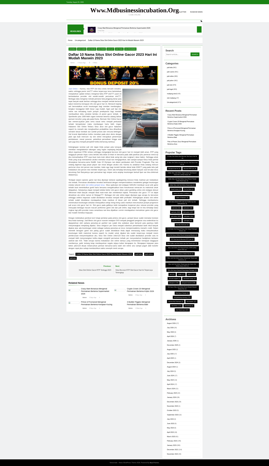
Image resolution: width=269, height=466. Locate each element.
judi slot (110, 49)
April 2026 (170, 336)
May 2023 (170, 428)
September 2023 (172, 415)
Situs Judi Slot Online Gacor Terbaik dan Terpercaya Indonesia (182, 259)
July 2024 (170, 371)
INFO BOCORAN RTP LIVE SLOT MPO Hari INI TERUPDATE (182, 203)
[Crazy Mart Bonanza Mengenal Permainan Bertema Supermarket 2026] (92, 31)
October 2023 (171, 410)
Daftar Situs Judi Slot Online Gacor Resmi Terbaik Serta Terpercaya (182, 180)
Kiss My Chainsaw (182, 225)
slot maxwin (191, 301)
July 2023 (170, 419)
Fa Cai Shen (188, 189)
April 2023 (170, 432)
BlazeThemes (154, 462)
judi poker (101, 49)
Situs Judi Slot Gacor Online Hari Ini (182, 254)
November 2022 (172, 454)
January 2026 (171, 341)
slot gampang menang (182, 297)
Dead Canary (176, 189)
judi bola (72, 49)
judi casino (82, 49)
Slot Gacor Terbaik (182, 293)
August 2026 (171, 323)
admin (72, 63)
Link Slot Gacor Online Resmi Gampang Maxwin (182, 235)
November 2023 (172, 406)
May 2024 (170, 380)
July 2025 (170, 354)
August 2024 (171, 367)
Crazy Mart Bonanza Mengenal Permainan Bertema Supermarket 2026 (124, 28)
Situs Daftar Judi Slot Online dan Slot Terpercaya (182, 243)
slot (172, 274)
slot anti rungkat (174, 278)
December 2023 (172, 402)
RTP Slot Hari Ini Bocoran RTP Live (182, 239)
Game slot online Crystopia (182, 193)
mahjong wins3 (172, 94)
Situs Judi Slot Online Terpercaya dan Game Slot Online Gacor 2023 (182, 265)
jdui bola (176, 208)
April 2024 (170, 384)
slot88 (181, 274)
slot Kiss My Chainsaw (175, 301)
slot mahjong (171, 98)
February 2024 (172, 393)
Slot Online (176, 305)
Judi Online (73, 89)
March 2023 (171, 436)
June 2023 (170, 423)
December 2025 (172, 345)
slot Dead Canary (189, 278)
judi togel (119, 49)
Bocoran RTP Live (190, 168)
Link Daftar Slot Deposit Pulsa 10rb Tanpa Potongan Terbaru (182, 230)
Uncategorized (130, 49)
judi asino (188, 208)
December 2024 (172, 362)
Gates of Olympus (182, 197)
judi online (92, 49)
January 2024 (171, 397)
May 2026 (170, 332)
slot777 (191, 274)
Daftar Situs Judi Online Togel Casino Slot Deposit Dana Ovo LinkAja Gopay (182, 173)
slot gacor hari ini (188, 283)
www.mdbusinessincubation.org (134, 10)
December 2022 (172, 449)
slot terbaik (189, 305)
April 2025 (170, 358)
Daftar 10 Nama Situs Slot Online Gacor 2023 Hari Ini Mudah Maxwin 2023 (104, 254)
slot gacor (173, 283)
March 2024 (171, 388)
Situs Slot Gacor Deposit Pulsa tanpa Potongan (182, 270)
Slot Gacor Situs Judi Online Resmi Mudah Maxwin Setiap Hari (182, 288)
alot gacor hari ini (174, 168)
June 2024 (170, 375)
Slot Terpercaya (182, 310)
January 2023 (171, 445)
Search (195, 54)
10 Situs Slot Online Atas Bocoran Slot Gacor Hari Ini (182, 157)
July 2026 (170, 327)
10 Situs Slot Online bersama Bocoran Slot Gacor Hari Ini (182, 163)
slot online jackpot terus (95, 185)
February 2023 (172, 441)
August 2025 (171, 349)
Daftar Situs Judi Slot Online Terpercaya (182, 185)
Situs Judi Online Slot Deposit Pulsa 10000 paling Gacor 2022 (182, 248)
